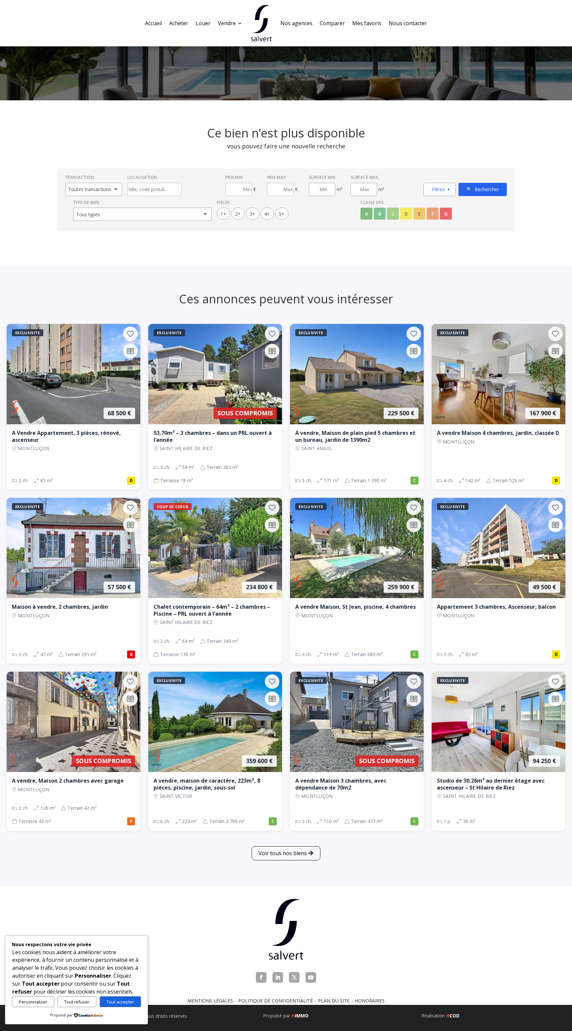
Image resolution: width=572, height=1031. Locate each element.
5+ (281, 214)
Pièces (223, 202)
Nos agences (296, 23)
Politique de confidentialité (275, 1001)
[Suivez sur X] (294, 977)
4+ (267, 214)
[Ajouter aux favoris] (130, 334)
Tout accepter (120, 1002)
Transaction (79, 177)
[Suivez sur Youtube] (311, 977)
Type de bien (86, 202)
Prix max (276, 177)
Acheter (178, 23)
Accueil (153, 23)
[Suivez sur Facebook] (261, 977)
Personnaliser (33, 1002)
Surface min (322, 177)
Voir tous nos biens (283, 853)
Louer (203, 23)
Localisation (142, 177)
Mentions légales (210, 1001)
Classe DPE (372, 202)
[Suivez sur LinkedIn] (277, 977)
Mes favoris (366, 23)
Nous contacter (408, 23)
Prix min (234, 177)
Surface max (364, 177)
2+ (238, 214)
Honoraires (370, 1001)
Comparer (332, 23)
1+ (223, 214)
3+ (252, 214)
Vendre (227, 23)
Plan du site (334, 1001)
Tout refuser (76, 1002)
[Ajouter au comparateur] (130, 351)
